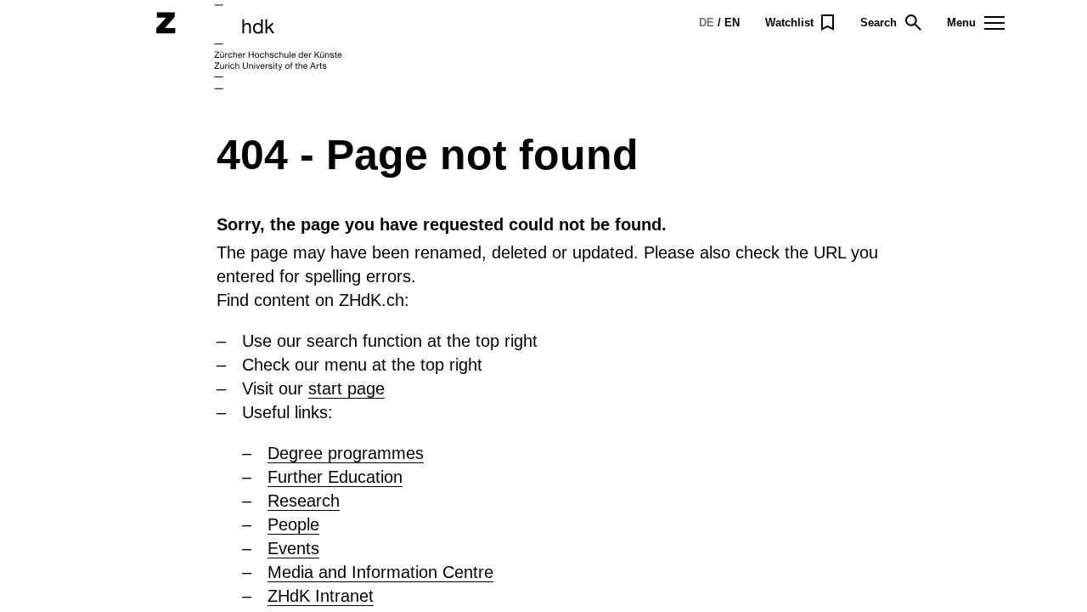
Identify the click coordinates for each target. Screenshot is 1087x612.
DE (706, 22)
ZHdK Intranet (321, 595)
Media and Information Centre (380, 572)
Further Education (335, 477)
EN (732, 22)
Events (293, 548)
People (293, 524)
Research (304, 500)
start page (346, 388)
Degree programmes (346, 453)
